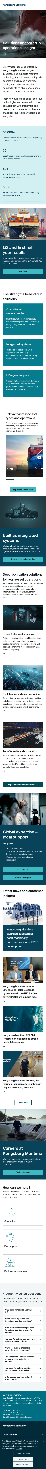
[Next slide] (39, 457)
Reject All (23, 1459)
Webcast (23, 271)
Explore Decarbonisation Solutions (23, 784)
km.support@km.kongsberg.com (20, 1417)
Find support (23, 869)
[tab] (10, 479)
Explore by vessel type (23, 490)
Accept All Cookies (23, 1465)
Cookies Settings (23, 1453)
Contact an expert (23, 877)
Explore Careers (23, 1172)
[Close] (43, 1441)
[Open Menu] (41, 5)
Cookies (19, 1448)
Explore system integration (23, 559)
